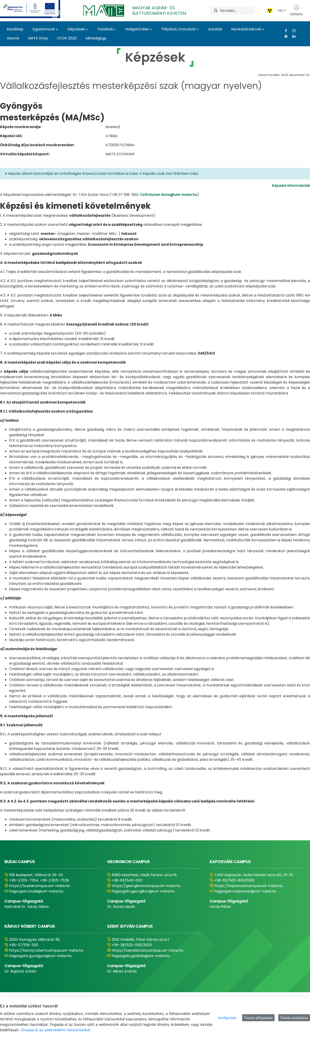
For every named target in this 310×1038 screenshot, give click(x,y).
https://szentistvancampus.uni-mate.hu (147, 950)
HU (280, 10)
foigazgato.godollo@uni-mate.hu (141, 955)
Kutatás (215, 29)
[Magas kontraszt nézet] (270, 10)
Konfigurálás (227, 1018)
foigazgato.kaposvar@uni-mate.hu (245, 891)
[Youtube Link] (284, 36)
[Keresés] (215, 10)
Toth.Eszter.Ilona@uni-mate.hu (168, 194)
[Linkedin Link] (292, 36)
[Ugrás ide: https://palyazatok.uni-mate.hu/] (35, 9)
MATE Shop (38, 38)
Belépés (296, 14)
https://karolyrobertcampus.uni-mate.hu (46, 950)
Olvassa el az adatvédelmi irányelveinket (56, 1030)
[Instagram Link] (292, 30)
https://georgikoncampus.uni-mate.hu (146, 885)
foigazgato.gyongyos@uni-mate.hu (40, 955)
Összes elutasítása (294, 1018)
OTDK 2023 (66, 38)
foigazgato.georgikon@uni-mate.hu (143, 891)
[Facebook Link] (284, 30)
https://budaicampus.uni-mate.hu (39, 885)
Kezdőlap (15, 29)
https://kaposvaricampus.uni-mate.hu (248, 885)
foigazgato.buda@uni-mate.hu (36, 891)
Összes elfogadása (258, 1018)
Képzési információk (291, 185)
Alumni (13, 38)
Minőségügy (96, 38)
